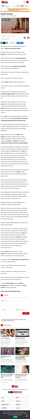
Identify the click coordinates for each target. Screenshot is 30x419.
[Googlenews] (19, 392)
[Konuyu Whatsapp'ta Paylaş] (7, 43)
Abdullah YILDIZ (11, 36)
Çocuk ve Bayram (5, 338)
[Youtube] (16, 392)
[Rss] (21, 392)
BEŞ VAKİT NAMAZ (20, 338)
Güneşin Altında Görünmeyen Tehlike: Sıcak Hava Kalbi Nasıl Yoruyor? (17, 9)
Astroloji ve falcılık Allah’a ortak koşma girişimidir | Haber (7, 376)
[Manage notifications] (27, 416)
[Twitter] (11, 392)
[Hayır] (28, 414)
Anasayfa (4, 15)
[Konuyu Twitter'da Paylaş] (4, 43)
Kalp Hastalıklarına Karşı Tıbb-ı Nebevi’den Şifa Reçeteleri (21, 376)
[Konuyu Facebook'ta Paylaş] (2, 43)
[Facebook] (9, 392)
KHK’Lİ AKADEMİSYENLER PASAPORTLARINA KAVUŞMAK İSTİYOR (22, 358)
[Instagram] (14, 392)
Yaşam (8, 15)
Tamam (15, 416)
